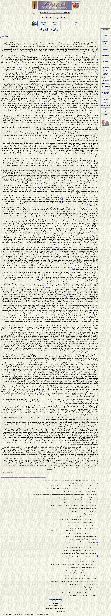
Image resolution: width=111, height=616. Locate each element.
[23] (94, 251)
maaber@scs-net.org (51, 611)
